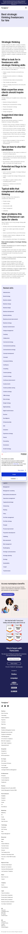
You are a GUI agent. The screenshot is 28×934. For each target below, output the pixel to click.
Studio (2, 802)
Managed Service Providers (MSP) (8, 788)
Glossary (3, 850)
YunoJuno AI (3, 753)
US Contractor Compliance (7, 738)
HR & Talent (3, 761)
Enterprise (3, 775)
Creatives (3, 800)
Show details (21, 470)
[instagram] (5, 706)
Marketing (3, 812)
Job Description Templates (7, 871)
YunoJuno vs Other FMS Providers (8, 856)
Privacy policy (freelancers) (7, 897)
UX (1, 804)
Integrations (3, 751)
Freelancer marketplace (6, 734)
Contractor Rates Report (6, 864)
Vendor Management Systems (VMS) (9, 790)
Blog (2, 841)
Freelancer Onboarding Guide (7, 854)
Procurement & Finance (6, 763)
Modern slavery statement (6, 899)
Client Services (4, 821)
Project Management (5, 833)
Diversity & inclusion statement (7, 901)
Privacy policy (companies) (7, 895)
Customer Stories (5, 845)
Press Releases (4, 887)
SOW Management (5, 736)
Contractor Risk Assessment (7, 869)
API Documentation (5, 755)
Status (2, 858)
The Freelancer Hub (5, 852)
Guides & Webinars (5, 843)
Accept (14, 474)
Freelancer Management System (8, 730)
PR (1, 814)
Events (2, 884)
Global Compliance (5, 717)
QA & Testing (4, 829)
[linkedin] (8, 706)
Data (2, 831)
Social (2, 817)
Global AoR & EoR (5, 745)
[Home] (5, 8)
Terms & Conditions (5, 893)
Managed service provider (6, 732)
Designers (3, 798)
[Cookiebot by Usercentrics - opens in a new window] (21, 454)
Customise (13, 478)
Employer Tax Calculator (6, 866)
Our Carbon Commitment (6, 903)
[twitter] (2, 706)
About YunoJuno (4, 876)
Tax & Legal (3, 765)
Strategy (3, 819)
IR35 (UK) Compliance (5, 740)
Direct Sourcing (4, 713)
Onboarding (3, 715)
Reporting (3, 724)
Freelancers (3, 782)
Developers (3, 827)
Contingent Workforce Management (8, 769)
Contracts (3, 722)
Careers (3, 879)
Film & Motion (4, 806)
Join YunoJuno (19, 666)
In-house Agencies (5, 777)
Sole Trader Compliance (6, 743)
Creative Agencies (5, 780)
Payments (3, 719)
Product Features (5, 848)
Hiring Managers (4, 767)
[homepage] (7, 703)
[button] (25, 7)
